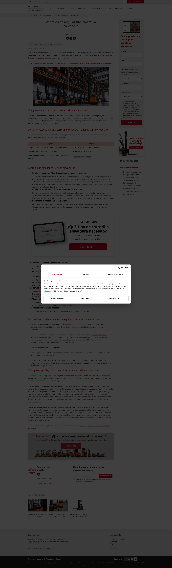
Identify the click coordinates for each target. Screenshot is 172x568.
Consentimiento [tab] (56, 274)
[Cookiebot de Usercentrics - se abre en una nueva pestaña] (120, 268)
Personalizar (85, 299)
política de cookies (50, 291)
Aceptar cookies (114, 299)
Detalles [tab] (86, 274)
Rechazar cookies (57, 299)
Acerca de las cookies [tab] (116, 274)
